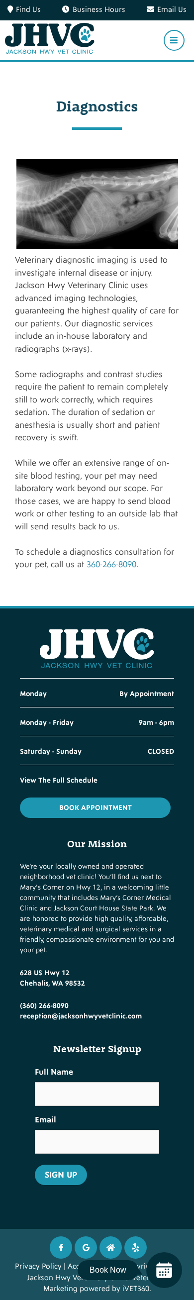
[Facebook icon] (61, 1247)
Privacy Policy (38, 1266)
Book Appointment (95, 807)
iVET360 (135, 1289)
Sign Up (61, 1175)
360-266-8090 (111, 564)
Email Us (172, 9)
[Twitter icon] (135, 1247)
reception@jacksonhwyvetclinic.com (81, 1016)
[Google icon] (86, 1247)
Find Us (28, 9)
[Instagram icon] (110, 1247)
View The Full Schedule (58, 780)
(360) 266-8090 (44, 1005)
